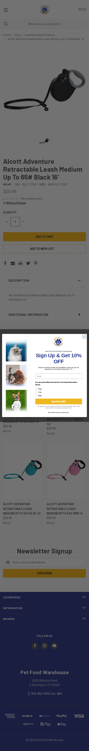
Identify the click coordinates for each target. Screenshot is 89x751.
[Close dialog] (84, 336)
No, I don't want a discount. (58, 412)
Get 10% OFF (59, 401)
